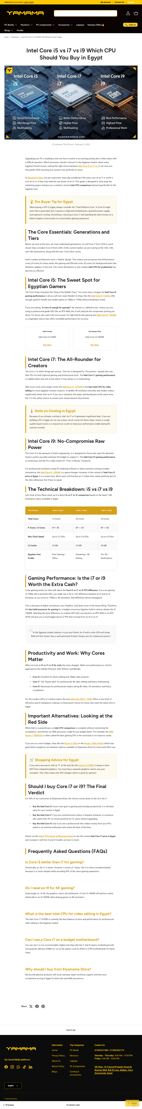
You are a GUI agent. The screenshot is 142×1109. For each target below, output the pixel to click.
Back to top (71, 1030)
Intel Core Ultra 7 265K (81, 699)
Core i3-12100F (85, 765)
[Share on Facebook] (37, 1006)
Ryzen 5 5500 (71, 743)
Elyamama (13, 1099)
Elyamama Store (35, 178)
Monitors (74, 1055)
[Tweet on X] (31, 1006)
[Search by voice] (112, 13)
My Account (106, 2)
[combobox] (85, 13)
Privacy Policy (58, 1055)
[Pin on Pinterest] (43, 1006)
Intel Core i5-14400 (100, 296)
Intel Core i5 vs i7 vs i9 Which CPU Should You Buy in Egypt (41, 37)
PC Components (77, 1066)
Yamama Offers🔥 (96, 24)
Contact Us (119, 2)
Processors (15, 37)
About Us (56, 1061)
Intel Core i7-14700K (72, 387)
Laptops (80, 24)
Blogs (54, 1071)
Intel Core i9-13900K (50, 472)
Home (6, 37)
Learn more (28, 2)
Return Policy (58, 1066)
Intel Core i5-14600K (106, 315)
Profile (20, 30)
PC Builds (74, 1050)
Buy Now (47, 345)
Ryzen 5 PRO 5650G (93, 743)
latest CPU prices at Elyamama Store (56, 836)
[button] (136, 13)
